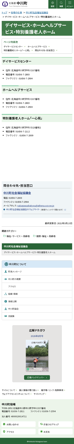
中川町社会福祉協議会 (37, 12)
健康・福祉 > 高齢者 (46, 236)
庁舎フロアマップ (51, 424)
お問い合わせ (13, 424)
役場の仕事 (16, 12)
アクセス (10, 431)
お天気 (47, 431)
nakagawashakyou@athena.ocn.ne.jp (35, 205)
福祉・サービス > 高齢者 (18, 236)
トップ (4, 12)
